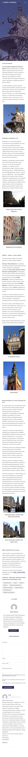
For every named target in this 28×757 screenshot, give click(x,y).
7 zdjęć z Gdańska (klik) (19, 572)
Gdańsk (15, 582)
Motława (5, 585)
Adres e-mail (5, 663)
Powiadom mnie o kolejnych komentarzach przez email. (13, 680)
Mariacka (21, 582)
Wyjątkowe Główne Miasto (9, 592)
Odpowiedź (4, 742)
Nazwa (4, 658)
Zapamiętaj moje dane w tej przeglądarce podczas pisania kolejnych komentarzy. (13, 675)
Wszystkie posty (13, 630)
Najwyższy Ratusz (18, 587)
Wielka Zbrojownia (7, 590)
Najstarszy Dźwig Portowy (15, 585)
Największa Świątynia (8, 587)
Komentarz (4, 642)
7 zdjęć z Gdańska (9, 2)
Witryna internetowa (7, 668)
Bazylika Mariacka (7, 582)
